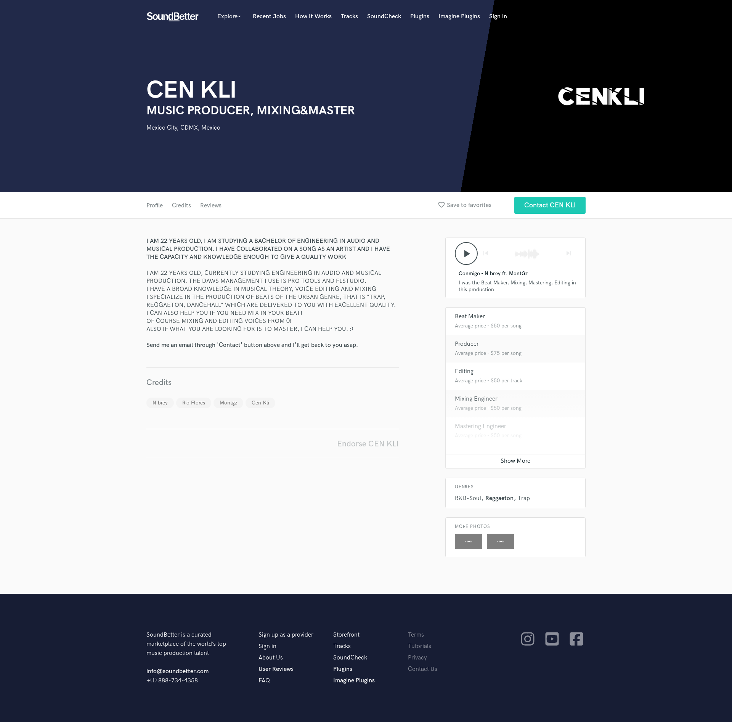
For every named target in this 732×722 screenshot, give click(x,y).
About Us (270, 657)
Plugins (419, 16)
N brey (160, 403)
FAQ (264, 680)
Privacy (417, 657)
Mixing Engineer (476, 399)
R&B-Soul (468, 498)
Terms (416, 635)
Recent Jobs (269, 16)
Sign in (498, 16)
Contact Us (422, 669)
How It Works (313, 16)
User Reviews (276, 669)
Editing (464, 371)
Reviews (211, 205)
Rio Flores (193, 403)
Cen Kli (260, 403)
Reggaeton (499, 498)
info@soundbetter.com (177, 671)
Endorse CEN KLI (368, 444)
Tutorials (419, 646)
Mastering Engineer (480, 426)
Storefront (346, 635)
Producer (467, 344)
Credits (181, 205)
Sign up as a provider (285, 635)
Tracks (349, 16)
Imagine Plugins (459, 16)
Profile (154, 205)
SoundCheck (384, 16)
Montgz (228, 403)
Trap (524, 498)
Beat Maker (470, 316)
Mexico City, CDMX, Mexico (183, 128)
